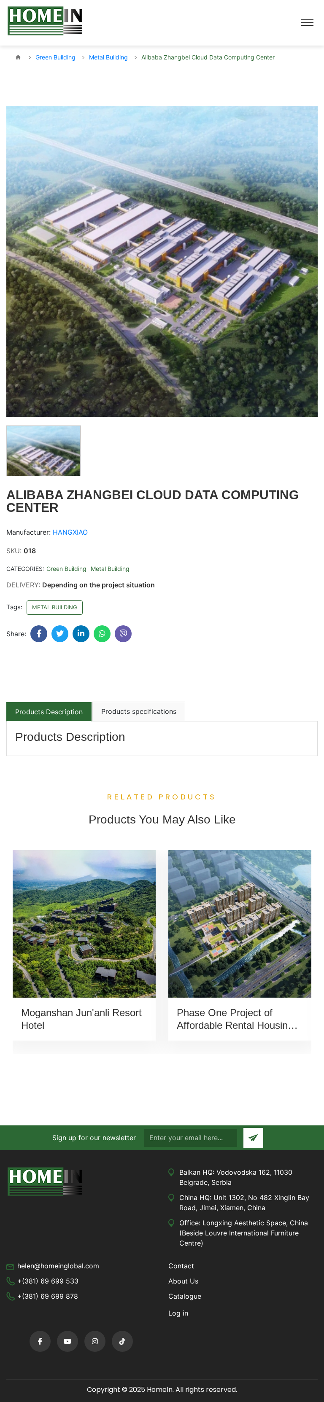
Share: (16, 634)
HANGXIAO (70, 532)
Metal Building (110, 568)
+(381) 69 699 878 (47, 1296)
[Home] (18, 57)
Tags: (14, 607)
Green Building (66, 568)
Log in (178, 1313)
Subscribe (253, 1138)
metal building (54, 607)
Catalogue (184, 1296)
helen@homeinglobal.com (58, 1266)
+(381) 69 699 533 (47, 1281)
